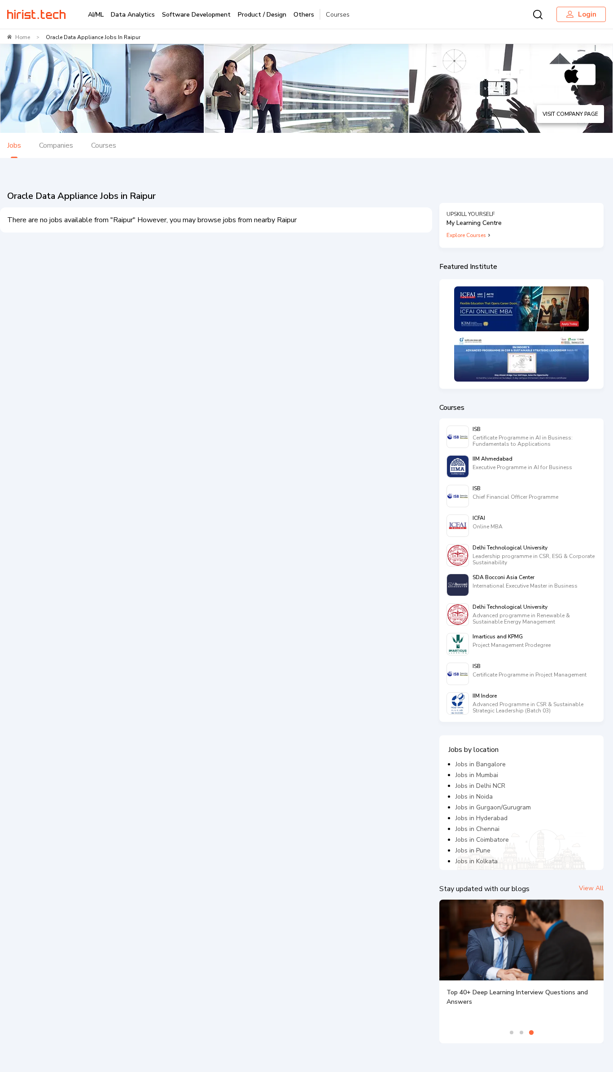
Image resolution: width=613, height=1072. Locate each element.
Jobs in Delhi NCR (480, 786)
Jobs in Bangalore (480, 764)
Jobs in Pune (472, 850)
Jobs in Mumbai (476, 775)
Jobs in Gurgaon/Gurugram (493, 807)
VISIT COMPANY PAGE (570, 114)
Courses (338, 14)
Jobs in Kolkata (476, 861)
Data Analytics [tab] (133, 14)
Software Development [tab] (196, 14)
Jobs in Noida (474, 796)
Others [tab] (303, 14)
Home (22, 37)
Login (587, 14)
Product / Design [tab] (262, 14)
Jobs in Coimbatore (482, 839)
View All (591, 888)
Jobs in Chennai (477, 829)
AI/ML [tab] (96, 14)
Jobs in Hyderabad (481, 818)
